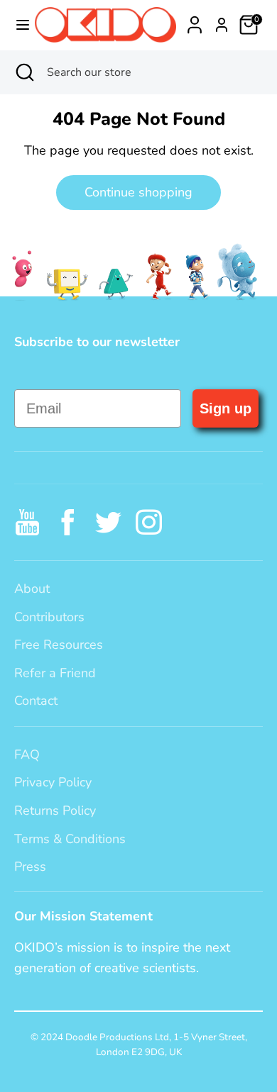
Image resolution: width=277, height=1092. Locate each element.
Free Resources (58, 644)
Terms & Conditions (70, 838)
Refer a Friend (55, 672)
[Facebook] (68, 522)
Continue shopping (138, 192)
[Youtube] (27, 522)
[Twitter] (108, 522)
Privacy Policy (53, 782)
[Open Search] (23, 72)
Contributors (49, 616)
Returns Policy (55, 810)
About (32, 588)
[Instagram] (149, 522)
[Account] (194, 20)
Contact (36, 700)
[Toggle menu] (18, 25)
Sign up (225, 408)
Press (30, 866)
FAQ (27, 754)
